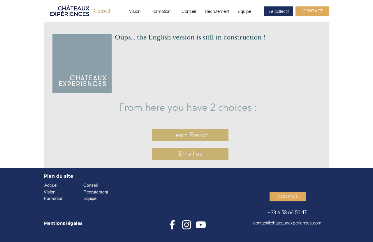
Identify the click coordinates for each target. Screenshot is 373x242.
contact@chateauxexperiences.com (287, 223)
